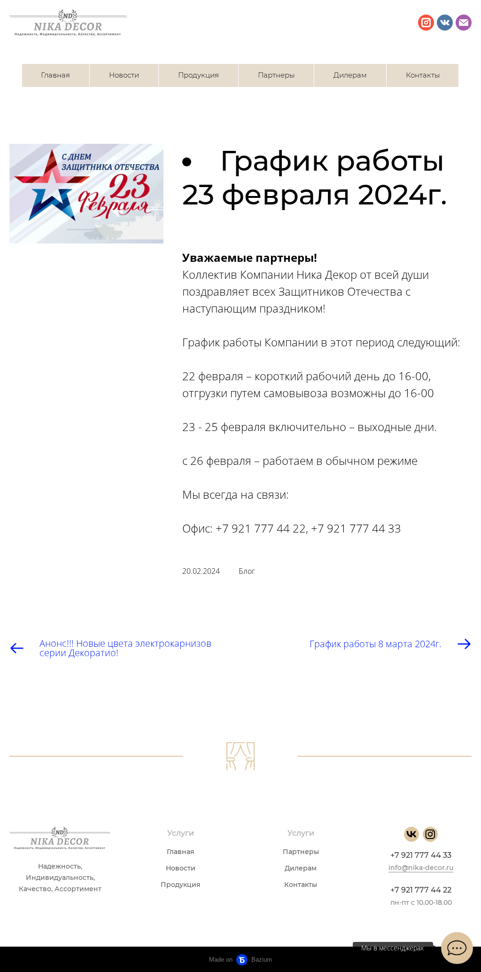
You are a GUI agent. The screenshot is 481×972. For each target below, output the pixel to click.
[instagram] (426, 23)
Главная (55, 75)
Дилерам (350, 75)
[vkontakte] (445, 23)
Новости (124, 75)
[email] (464, 23)
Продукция (198, 75)
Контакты (423, 75)
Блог (247, 571)
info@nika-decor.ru (420, 867)
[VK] (411, 834)
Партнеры (276, 75)
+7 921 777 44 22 (420, 890)
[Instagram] (430, 834)
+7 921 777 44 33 (420, 855)
